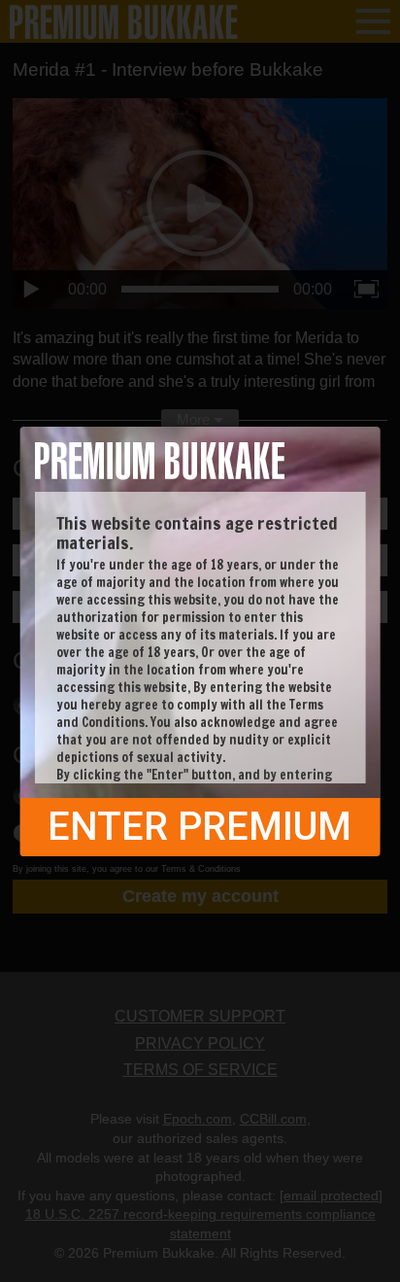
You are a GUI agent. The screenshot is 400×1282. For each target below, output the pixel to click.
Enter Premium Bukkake (199, 830)
